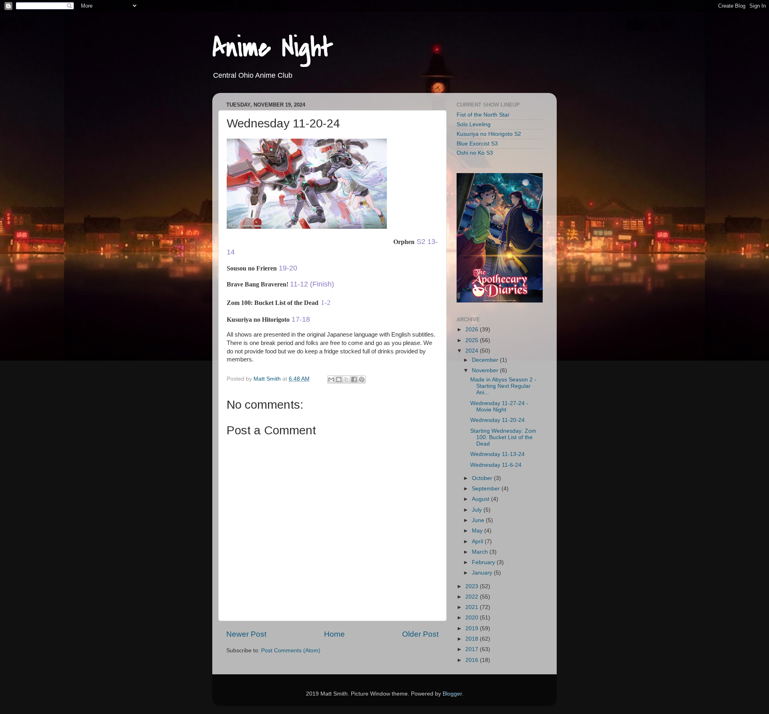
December (486, 360)
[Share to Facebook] (354, 379)
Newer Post (246, 634)
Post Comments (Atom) (290, 650)
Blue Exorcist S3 (477, 144)
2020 (472, 618)
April (478, 542)
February (484, 562)
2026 (472, 330)
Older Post (420, 634)
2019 (472, 628)
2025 (472, 340)
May (478, 531)
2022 (472, 597)
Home (334, 634)
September (486, 489)
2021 (472, 607)
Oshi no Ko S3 (475, 153)
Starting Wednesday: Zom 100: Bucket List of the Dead (503, 437)
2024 (472, 351)
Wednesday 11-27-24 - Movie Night (499, 406)
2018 (472, 639)
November (486, 370)
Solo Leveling (474, 124)
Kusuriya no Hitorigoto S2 (489, 134)
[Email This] (331, 379)
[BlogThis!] (339, 379)
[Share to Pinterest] (362, 379)
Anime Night (272, 48)
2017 (472, 649)
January (483, 573)
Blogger (452, 694)
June (479, 520)
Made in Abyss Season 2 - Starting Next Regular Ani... (503, 386)
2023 (472, 586)
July (477, 510)
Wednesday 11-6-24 (495, 465)
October (483, 478)
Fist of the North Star (483, 115)
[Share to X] (346, 379)
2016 (472, 660)
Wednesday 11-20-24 (497, 420)
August (481, 499)
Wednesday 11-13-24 (497, 454)
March (480, 552)
